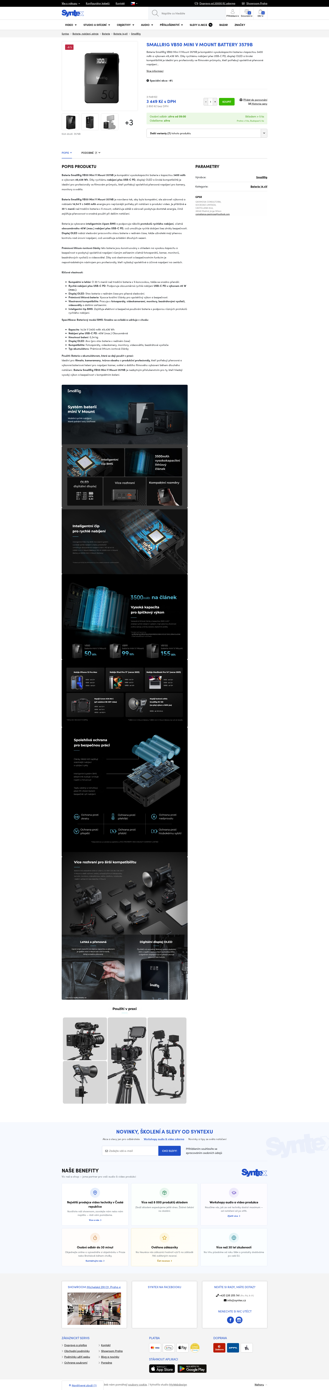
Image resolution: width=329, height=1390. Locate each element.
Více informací (155, 71)
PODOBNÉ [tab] (89, 153)
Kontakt (120, 3)
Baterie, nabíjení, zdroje (85, 33)
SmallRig (136, 33)
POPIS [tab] (65, 153)
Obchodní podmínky (77, 1351)
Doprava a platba (75, 1345)
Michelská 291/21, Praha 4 (104, 1287)
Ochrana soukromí (75, 1362)
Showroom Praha (112, 1351)
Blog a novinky (110, 1357)
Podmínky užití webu (77, 1357)
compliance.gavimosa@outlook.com (213, 214)
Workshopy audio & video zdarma (164, 1139)
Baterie (106, 33)
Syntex (65, 33)
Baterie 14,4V (120, 33)
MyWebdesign (178, 1384)
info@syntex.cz (236, 1300)
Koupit (226, 102)
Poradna (106, 1362)
